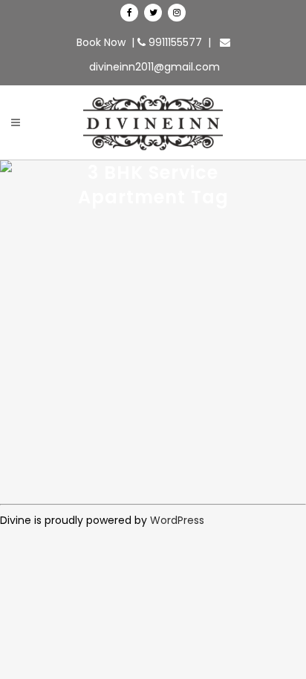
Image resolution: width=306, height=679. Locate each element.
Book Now (101, 42)
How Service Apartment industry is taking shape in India (147, 409)
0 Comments (207, 351)
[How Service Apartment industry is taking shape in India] (153, 250)
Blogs (160, 351)
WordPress (177, 520)
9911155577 (174, 42)
